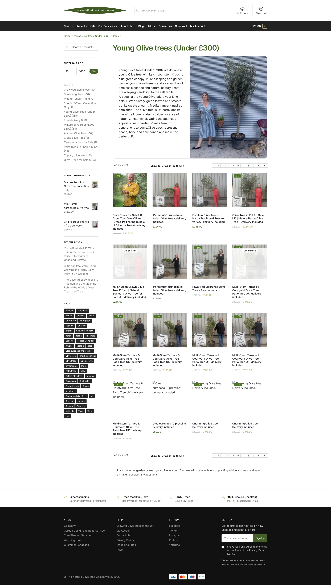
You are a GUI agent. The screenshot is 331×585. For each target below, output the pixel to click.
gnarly (69, 330)
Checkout (261, 13)
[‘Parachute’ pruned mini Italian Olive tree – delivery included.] (170, 190)
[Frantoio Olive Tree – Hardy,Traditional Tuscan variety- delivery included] (209, 190)
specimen (70, 391)
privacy (90, 376)
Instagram (175, 535)
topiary (81, 401)
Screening (71, 381)
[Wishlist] (142, 177)
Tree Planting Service (77, 535)
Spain (86, 386)
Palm (83, 366)
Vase (80, 411)
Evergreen (85, 320)
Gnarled (81, 325)
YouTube (174, 544)
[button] (260, 26)
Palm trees (71, 371)
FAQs (119, 549)
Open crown (87, 361)
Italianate (90, 335)
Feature (69, 325)
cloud (91, 315)
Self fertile (85, 381)
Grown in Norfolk (84, 330)
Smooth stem (72, 386)
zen (67, 416)
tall (92, 396)
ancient (69, 310)
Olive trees (71, 361)
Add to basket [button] (130, 240)
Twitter (173, 530)
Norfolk (80, 345)
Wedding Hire (72, 540)
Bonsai (69, 315)
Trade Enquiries (126, 544)
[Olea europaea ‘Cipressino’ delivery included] (170, 398)
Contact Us (123, 535)
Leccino (69, 340)
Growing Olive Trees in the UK (135, 525)
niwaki (69, 345)
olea (90, 345)
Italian (79, 335)
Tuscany (81, 406)
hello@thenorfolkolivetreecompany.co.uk (246, 564)
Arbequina (82, 310)
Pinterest (174, 540)
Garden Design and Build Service (84, 530)
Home (67, 36)
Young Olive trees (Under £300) (91, 36)
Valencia (70, 411)
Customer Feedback (76, 544)
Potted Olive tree (74, 376)
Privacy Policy (125, 540)
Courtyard (71, 320)
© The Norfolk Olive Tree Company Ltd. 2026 (92, 576)
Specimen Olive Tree (76, 396)
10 (259, 165)
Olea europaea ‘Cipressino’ (79, 351)
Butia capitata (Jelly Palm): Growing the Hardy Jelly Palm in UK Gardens (80, 269)
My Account (242, 13)
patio (83, 371)
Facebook (175, 525)
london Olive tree (86, 340)
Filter (93, 71)
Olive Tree (71, 356)
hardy (68, 335)
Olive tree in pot (88, 356)
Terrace (69, 401)
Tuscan (69, 406)
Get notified (130, 309)
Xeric (90, 411)
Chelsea (81, 315)
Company (70, 525)
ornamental (71, 366)
